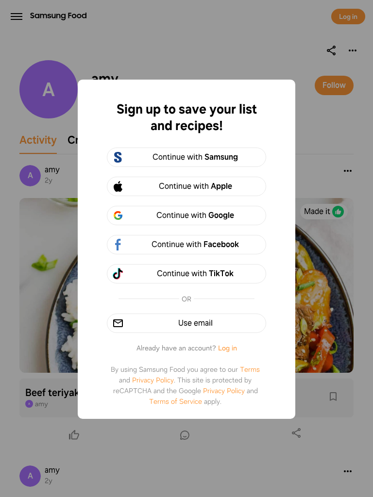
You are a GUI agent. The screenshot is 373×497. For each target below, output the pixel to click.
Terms (250, 369)
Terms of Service (175, 401)
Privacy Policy (153, 380)
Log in (227, 348)
